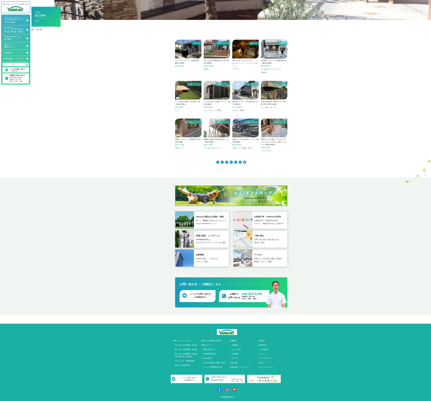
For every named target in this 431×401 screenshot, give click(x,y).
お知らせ (261, 363)
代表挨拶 (235, 345)
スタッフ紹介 (236, 349)
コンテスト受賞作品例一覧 (212, 367)
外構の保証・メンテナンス (14, 59)
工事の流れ (234, 363)
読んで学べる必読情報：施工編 (186, 349)
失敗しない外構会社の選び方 (212, 341)
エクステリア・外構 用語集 (184, 361)
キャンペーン (263, 354)
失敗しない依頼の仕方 (183, 365)
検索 (26, 64)
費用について (9, 46)
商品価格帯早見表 (209, 354)
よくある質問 (263, 349)
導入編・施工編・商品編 (14, 30)
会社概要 (235, 354)
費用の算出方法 (208, 349)
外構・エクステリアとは (181, 341)
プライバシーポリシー (266, 367)
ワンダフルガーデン (265, 358)
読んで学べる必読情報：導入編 (186, 345)
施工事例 (13, 38)
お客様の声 (8, 53)
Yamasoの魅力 (14, 20)
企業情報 (233, 341)
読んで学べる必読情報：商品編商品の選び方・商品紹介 (186, 355)
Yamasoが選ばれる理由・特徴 (214, 363)
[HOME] (32, 29)
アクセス (235, 358)
